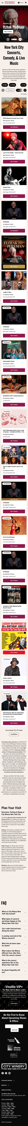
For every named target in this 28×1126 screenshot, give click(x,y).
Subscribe (14, 1030)
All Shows (10, 90)
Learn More (14, 1003)
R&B (24, 748)
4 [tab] (15, 39)
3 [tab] (14, 39)
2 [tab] (13, 39)
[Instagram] (6, 1073)
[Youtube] (9, 1073)
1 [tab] (12, 39)
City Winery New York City (9, 742)
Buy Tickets (8, 31)
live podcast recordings (15, 752)
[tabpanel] (14, 23)
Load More (14, 734)
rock (21, 748)
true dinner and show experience (14, 772)
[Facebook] (2, 1073)
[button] (2, 2)
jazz (6, 750)
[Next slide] (25, 90)
